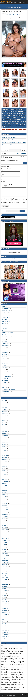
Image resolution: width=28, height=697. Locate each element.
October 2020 (4, 512)
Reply (25, 162)
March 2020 (4, 527)
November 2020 (5, 509)
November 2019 (5, 536)
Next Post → (24, 150)
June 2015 (4, 619)
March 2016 (4, 599)
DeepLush (4, 330)
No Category (4, 358)
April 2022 (4, 474)
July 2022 (4, 468)
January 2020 (4, 531)
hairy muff (5, 653)
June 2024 (4, 420)
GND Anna (4, 339)
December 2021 (5, 481)
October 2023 (4, 437)
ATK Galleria (4, 319)
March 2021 (4, 501)
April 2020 (4, 525)
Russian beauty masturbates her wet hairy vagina (14, 142)
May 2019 (4, 549)
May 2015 (4, 621)
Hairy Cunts (16, 677)
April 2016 (4, 597)
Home (14, 5)
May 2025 (4, 400)
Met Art (3, 350)
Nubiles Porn (4, 363)
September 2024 (5, 413)
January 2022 (4, 479)
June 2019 (4, 547)
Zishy (3, 393)
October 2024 (4, 411)
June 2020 (4, 520)
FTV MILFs (4, 334)
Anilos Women (13, 14)
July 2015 (4, 617)
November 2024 (5, 409)
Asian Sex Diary (5, 317)
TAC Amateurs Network (6, 376)
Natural (7, 662)
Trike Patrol (4, 385)
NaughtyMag (4, 354)
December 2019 (5, 534)
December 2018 (5, 560)
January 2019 (4, 558)
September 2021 (5, 488)
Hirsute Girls (22, 664)
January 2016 (4, 603)
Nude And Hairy (12, 648)
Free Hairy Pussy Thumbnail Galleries (14, 7)
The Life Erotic (5, 382)
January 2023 (4, 457)
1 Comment (20, 14)
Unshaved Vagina (8, 674)
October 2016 (4, 586)
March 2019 (4, 553)
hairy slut (9, 687)
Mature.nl (4, 347)
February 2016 (5, 601)
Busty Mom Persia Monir (8, 139)
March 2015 (4, 625)
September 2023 (5, 439)
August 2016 (4, 590)
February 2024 (5, 429)
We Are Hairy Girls (5, 391)
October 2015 (4, 610)
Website (3, 177)
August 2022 (4, 466)
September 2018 (5, 566)
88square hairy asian (6, 310)
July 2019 (4, 544)
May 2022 (4, 472)
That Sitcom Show (5, 378)
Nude (8, 672)
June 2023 (4, 446)
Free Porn (14, 258)
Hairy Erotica (15, 659)
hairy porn (10, 669)
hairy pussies (16, 682)
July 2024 (4, 418)
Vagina (16, 669)
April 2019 (4, 551)
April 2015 (4, 623)
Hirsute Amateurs (22, 648)
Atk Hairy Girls (5, 321)
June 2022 (4, 470)
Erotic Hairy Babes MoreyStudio (8, 332)
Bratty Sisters (4, 328)
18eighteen (4, 306)
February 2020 (5, 529)
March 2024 (4, 426)
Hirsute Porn (14, 667)
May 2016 (4, 595)
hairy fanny (5, 667)
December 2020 (5, 507)
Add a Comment (21, 153)
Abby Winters (4, 312)
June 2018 (4, 571)
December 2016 (5, 582)
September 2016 (5, 588)
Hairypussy (5, 659)
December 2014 (5, 632)
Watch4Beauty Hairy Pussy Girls (8, 389)
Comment (4, 186)
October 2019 (4, 538)
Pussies (12, 653)
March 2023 (4, 453)
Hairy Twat (21, 680)
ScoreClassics (5, 367)
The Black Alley (5, 380)
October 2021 (4, 485)
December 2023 (5, 433)
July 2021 (4, 492)
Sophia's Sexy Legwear (6, 374)
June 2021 (4, 494)
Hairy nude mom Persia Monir (9, 137)
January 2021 (4, 505)
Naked (3, 646)
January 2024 (4, 431)
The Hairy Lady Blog (5, 1)
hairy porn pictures (14, 646)
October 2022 (4, 461)
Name (3, 170)
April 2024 (4, 424)
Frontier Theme (24, 694)
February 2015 (5, 627)
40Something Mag (5, 308)
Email (3, 174)
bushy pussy (6, 682)
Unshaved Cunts (17, 672)
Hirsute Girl (15, 651)
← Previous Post (4, 150)
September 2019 (5, 540)
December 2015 (5, 606)
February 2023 (5, 455)
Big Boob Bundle (5, 326)
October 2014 (4, 636)
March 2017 (4, 575)
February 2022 (5, 477)
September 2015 (5, 612)
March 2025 (4, 402)
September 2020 (5, 514)
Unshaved (21, 651)
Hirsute (4, 690)
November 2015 (5, 608)
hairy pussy (16, 661)
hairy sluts (9, 656)
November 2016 (5, 584)
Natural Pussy (18, 687)
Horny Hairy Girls (5, 343)
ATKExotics (4, 323)
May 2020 (4, 523)
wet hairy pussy (14, 664)
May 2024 (4, 422)
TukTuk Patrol (5, 387)
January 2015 (4, 630)
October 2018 (4, 564)
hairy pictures (11, 680)
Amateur (9, 677)
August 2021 (4, 490)
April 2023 (4, 450)
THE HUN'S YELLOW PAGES (14, 251)
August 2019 (4, 542)
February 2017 (5, 577)
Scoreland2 (4, 371)
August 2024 (4, 415)
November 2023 (5, 435)
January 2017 (4, 579)
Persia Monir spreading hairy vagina (12, 12)
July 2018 (4, 568)
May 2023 (4, 448)
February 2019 (5, 555)
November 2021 (5, 483)
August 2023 (4, 442)
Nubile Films (4, 361)
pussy (17, 674)
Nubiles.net (4, 365)
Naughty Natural (5, 352)
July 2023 (4, 444)
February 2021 (5, 503)
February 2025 (5, 404)
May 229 (3, 638)
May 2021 (4, 496)
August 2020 (4, 516)
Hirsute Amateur (16, 656)
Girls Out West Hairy (6, 336)
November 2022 (5, 459)
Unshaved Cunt (13, 690)
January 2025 (4, 407)
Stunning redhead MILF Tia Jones (10, 144)
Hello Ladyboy (5, 341)
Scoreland (4, 369)
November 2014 (5, 634)
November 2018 (5, 562)
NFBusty (3, 356)
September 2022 (5, 464)
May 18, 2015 (5, 14)
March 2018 (4, 573)
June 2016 (4, 592)
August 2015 (4, 614)
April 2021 (4, 499)
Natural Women (7, 651)
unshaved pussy (7, 685)
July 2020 (4, 518)
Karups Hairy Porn (5, 345)
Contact (2, 694)
